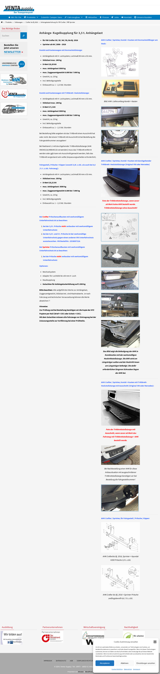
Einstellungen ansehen (145, 663)
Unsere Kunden (144, 17)
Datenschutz (128, 669)
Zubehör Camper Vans (51, 17)
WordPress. (89, 672)
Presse (105, 17)
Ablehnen (124, 663)
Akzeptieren (105, 663)
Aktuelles (92, 17)
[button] (155, 642)
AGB (71, 661)
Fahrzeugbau (74, 17)
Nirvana (80, 672)
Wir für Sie (16, 17)
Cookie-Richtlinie (117, 669)
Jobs (116, 17)
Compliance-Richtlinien (86, 661)
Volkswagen (19, 22)
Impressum (136, 669)
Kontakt (128, 17)
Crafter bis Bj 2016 (32, 22)
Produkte (9, 22)
